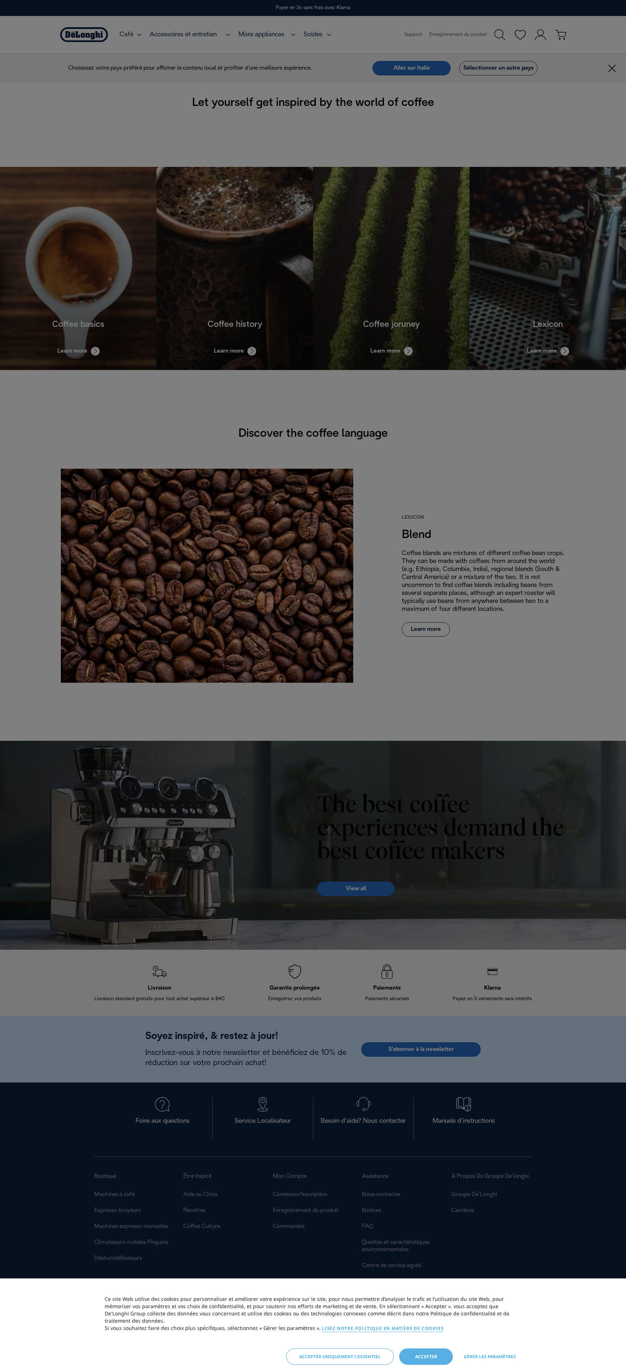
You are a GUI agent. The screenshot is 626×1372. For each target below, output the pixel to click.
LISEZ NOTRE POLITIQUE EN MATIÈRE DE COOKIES (382, 1328)
